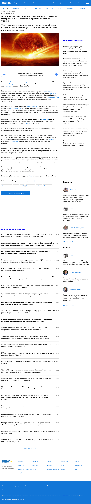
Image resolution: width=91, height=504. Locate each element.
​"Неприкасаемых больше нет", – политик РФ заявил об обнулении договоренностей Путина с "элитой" (76, 120)
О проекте (5, 486)
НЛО (22, 185)
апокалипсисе (32, 106)
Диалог (3, 11)
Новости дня (30, 185)
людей (28, 123)
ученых (29, 82)
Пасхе (12, 82)
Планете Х (45, 119)
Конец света (47, 185)
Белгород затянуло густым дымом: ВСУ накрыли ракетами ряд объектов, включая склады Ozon (75, 50)
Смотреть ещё (30, 448)
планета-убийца (53, 97)
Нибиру (10, 84)
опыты (51, 139)
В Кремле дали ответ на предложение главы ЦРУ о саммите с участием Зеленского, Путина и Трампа (75, 74)
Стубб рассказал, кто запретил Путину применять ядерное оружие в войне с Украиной (74, 143)
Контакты (28, 486)
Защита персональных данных (12, 490)
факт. (36, 181)
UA (3, 8)
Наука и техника (11, 11)
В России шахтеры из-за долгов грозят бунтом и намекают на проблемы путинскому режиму (75, 97)
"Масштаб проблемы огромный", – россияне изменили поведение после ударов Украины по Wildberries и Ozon (76, 132)
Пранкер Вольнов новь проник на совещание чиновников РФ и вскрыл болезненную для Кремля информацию (76, 86)
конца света (47, 91)
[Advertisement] (30, 210)
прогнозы (53, 93)
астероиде (14, 108)
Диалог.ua (65, 495)
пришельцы (14, 142)
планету (8, 86)
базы (30, 176)
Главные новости (73, 40)
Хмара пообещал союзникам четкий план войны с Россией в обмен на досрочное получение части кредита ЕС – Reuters (75, 62)
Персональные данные (55, 486)
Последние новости (13, 229)
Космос (16, 185)
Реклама (39, 486)
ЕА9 (20, 108)
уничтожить (46, 84)
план (38, 84)
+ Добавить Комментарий (16, 193)
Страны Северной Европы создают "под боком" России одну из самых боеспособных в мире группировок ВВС (76, 108)
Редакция (17, 486)
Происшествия (6, 185)
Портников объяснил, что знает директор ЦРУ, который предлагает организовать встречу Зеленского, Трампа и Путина (24, 397)
